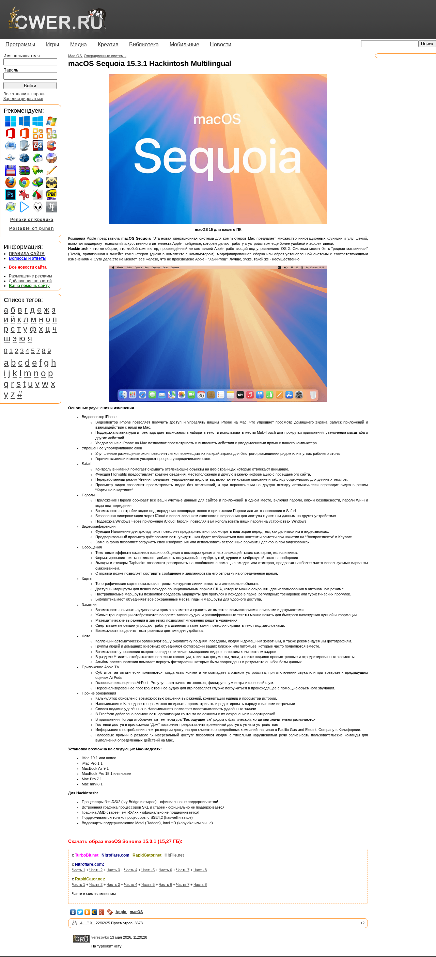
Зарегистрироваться (23, 98)
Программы (20, 44)
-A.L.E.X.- (87, 923)
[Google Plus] (101, 912)
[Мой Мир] (94, 912)
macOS (136, 912)
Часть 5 (148, 870)
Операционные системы (105, 56)
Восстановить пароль (24, 94)
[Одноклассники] (87, 912)
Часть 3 (113, 870)
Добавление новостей (30, 280)
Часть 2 (96, 870)
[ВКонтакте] (73, 912)
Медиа (78, 44)
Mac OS (75, 56)
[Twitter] (80, 912)
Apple (120, 912)
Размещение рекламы (30, 276)
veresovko (100, 937)
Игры (52, 44)
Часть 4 (130, 870)
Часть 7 (182, 870)
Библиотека (144, 44)
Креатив (108, 44)
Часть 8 (200, 870)
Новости (220, 44)
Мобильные (184, 44)
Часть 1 (78, 870)
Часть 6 (165, 870)
